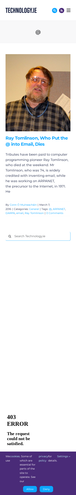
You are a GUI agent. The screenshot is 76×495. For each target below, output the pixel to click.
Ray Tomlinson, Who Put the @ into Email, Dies (33, 93)
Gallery (43, 93)
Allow (30, 489)
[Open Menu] (68, 10)
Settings (63, 456)
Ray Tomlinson (34, 213)
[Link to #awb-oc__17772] (54, 10)
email (19, 213)
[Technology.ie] (21, 9)
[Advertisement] (33, 299)
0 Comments (54, 213)
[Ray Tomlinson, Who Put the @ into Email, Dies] (38, 92)
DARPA (10, 213)
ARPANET (59, 209)
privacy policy (43, 458)
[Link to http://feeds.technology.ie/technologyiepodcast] (61, 10)
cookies (15, 456)
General (34, 209)
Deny (46, 489)
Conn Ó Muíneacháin (23, 204)
